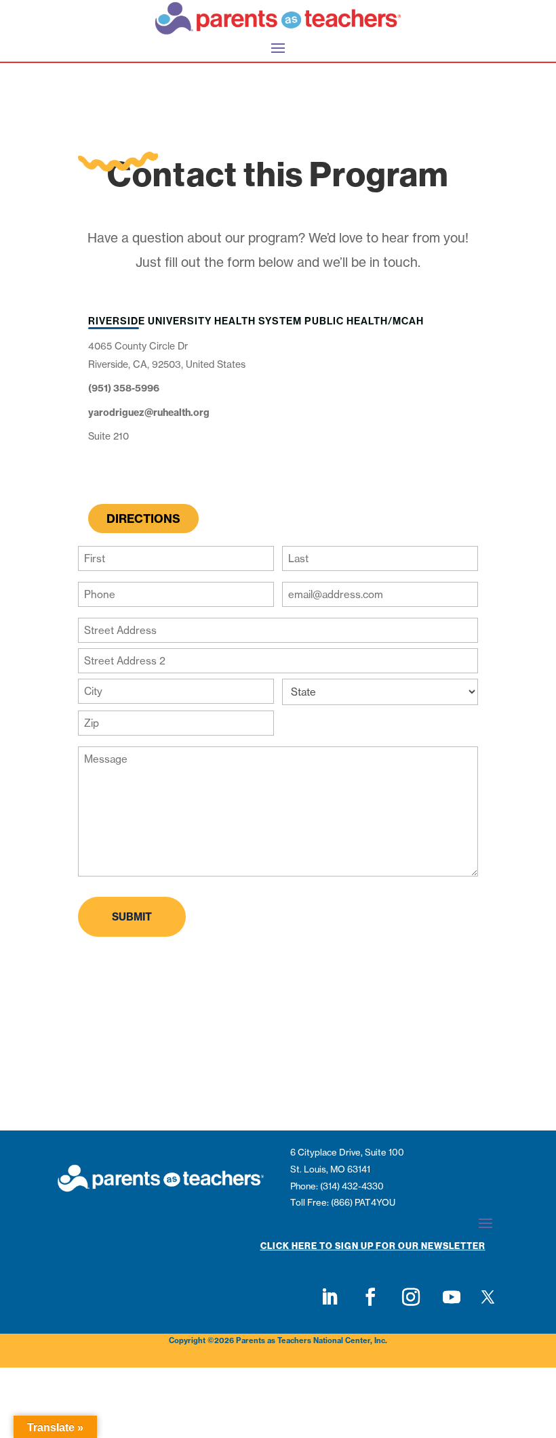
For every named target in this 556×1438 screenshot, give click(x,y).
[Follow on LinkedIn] (329, 1297)
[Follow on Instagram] (411, 1297)
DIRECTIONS (143, 518)
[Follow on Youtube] (451, 1297)
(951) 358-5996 (123, 388)
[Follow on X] (487, 1297)
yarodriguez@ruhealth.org (149, 412)
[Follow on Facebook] (370, 1297)
